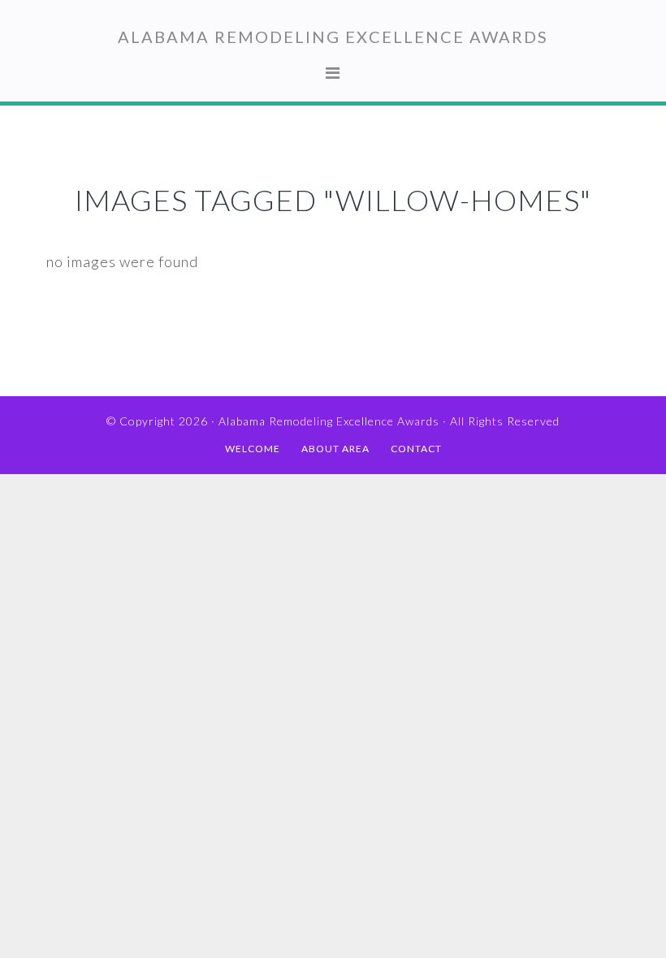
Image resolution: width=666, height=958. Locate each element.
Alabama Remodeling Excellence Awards (333, 36)
